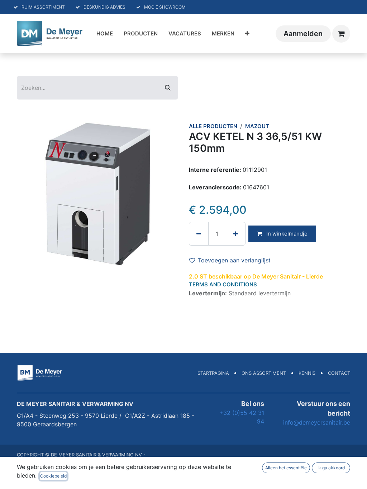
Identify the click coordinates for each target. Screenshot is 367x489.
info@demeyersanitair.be (316, 422)
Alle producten (213, 126)
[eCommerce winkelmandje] (341, 34)
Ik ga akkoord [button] (331, 467)
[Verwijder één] (199, 234)
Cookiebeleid (53, 476)
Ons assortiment (264, 373)
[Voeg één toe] (236, 234)
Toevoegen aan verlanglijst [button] (234, 260)
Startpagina (213, 373)
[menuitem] (104, 34)
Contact (339, 373)
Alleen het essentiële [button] (286, 467)
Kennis (307, 373)
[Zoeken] (167, 88)
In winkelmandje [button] (286, 233)
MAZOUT (257, 126)
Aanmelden (303, 33)
